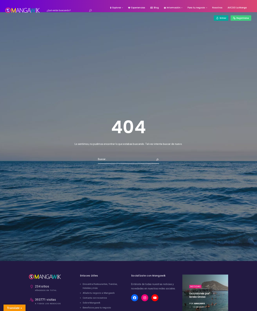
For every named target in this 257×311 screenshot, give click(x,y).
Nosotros (217, 7)
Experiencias (138, 7)
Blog (156, 7)
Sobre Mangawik (92, 302)
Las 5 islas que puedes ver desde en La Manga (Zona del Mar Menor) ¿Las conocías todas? (200, 295)
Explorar (116, 7)
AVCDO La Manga (237, 7)
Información (173, 7)
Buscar (154, 159)
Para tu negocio (196, 7)
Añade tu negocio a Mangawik (99, 293)
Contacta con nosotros (95, 298)
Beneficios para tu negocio (97, 307)
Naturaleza (197, 279)
